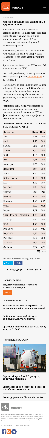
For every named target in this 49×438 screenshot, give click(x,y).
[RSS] (9, 431)
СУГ (31, 259)
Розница (25, 259)
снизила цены (34, 76)
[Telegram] (14, 431)
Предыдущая (16, 270)
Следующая (32, 270)
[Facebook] (4, 431)
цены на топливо (14, 259)
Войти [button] (7, 292)
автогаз (37, 259)
